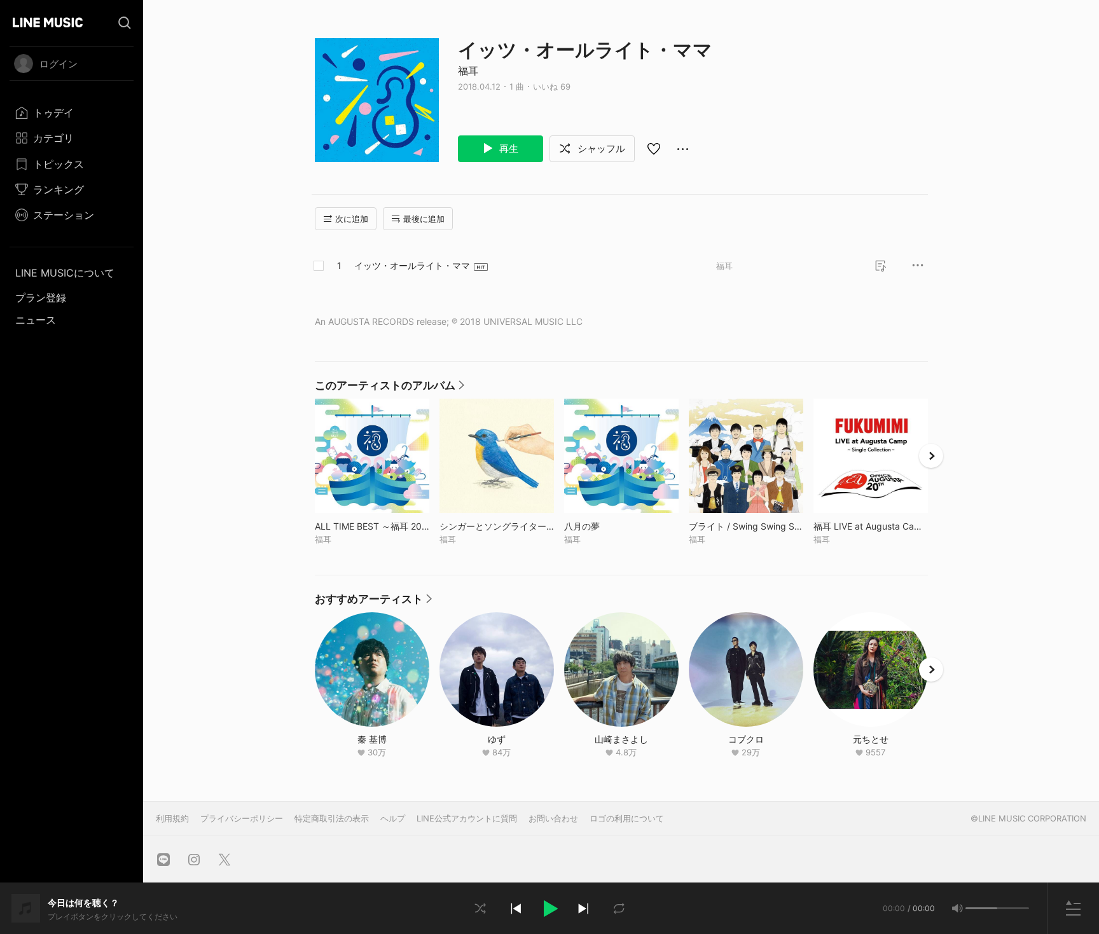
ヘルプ (392, 818)
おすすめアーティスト (373, 602)
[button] (549, 908)
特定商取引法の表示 (331, 818)
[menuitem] (72, 112)
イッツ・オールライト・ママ (412, 265)
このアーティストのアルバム (389, 388)
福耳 (468, 70)
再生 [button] (507, 148)
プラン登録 (40, 297)
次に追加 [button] (351, 219)
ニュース (35, 319)
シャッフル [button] (600, 148)
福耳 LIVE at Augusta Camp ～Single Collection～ (870, 526)
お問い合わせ (553, 818)
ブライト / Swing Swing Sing (746, 526)
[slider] (981, 908)
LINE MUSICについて (64, 272)
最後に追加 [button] (424, 219)
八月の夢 (608, 526)
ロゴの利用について (627, 818)
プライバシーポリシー (241, 818)
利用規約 (172, 818)
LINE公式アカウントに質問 (467, 818)
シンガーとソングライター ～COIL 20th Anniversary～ (496, 526)
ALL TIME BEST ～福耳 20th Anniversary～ (372, 526)
